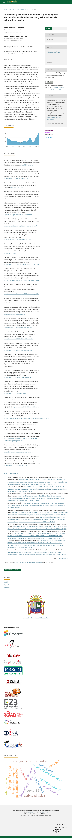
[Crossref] (13, 636)
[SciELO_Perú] (14, 649)
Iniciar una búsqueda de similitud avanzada (28, 562)
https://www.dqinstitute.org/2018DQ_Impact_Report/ (20, 226)
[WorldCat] (13, 724)
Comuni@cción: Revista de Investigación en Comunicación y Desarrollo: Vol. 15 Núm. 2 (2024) (37, 529)
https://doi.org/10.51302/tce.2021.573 (15, 465)
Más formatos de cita (55, 123)
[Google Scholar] (13, 748)
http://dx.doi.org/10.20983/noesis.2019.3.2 (26, 407)
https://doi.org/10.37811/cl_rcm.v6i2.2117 (16, 178)
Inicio (6, 9)
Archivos (12, 9)
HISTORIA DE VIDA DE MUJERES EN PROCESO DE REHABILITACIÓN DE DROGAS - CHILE (40, 512)
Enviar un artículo (12, 570)
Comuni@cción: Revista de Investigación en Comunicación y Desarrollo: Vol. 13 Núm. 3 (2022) (37, 555)
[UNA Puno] (36, 614)
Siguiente (63, 559)
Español (6, 585)
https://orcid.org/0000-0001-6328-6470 (13, 40)
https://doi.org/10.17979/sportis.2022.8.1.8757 (18, 328)
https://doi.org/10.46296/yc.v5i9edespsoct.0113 (18, 377)
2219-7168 (45, 812)
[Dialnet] (13, 685)
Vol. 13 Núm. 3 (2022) (23, 9)
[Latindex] (13, 657)
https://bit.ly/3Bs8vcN (26, 165)
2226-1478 (31, 812)
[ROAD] (13, 716)
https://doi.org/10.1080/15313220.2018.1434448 (18, 339)
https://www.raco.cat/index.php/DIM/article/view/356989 (21, 294)
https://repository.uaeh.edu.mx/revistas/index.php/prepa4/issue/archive (26, 418)
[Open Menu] (4, 2)
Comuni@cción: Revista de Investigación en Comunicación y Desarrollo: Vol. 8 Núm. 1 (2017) (37, 538)
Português (7, 588)
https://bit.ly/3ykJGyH (10, 253)
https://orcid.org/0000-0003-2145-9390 (13, 32)
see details (49, 137)
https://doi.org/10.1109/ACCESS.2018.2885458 (18, 350)
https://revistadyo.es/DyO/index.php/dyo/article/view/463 (21, 280)
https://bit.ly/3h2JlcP (16, 187)
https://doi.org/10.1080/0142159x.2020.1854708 (18, 452)
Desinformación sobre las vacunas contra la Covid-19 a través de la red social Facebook (40, 526)
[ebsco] (13, 675)
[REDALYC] (13, 664)
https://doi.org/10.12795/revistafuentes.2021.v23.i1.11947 (22, 264)
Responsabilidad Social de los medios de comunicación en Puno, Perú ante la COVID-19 (35, 552)
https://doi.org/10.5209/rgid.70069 (14, 314)
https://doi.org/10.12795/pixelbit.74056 (16, 393)
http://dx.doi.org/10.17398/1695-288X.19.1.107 (18, 215)
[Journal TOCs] (12, 697)
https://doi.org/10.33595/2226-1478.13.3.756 (20, 47)
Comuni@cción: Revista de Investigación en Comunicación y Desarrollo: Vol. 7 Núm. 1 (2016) (37, 515)
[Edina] (12, 738)
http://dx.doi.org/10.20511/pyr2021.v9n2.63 (17, 239)
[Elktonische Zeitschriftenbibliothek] (13, 708)
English (6, 582)
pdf (48, 28)
